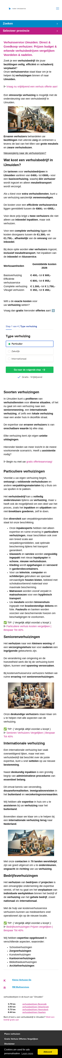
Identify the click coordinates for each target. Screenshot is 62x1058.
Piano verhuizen (12, 1034)
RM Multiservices (20, 987)
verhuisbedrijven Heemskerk (35, 1009)
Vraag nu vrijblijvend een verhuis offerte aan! (32, 86)
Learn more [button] (27, 1053)
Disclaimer (9, 1044)
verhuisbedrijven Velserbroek (35, 1007)
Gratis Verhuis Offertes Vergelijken (21, 1039)
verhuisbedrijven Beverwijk (34, 1004)
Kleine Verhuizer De (21, 980)
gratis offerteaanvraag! (39, 461)
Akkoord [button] (48, 1052)
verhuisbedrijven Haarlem (34, 1012)
